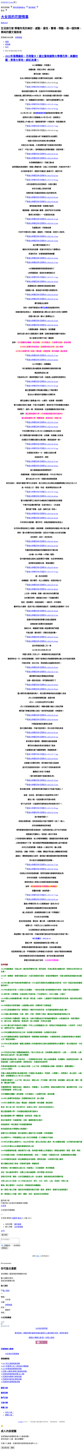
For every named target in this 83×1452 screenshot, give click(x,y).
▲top (3, 1231)
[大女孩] (2, 1324)
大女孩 (3, 1206)
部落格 (7, 44)
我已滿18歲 (5, 1448)
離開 (12, 1448)
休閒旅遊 (18, 37)
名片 (7, 47)
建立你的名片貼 (5, 1326)
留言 (19, 1218)
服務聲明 (62, 1422)
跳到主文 (4, 23)
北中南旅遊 (18, 1227)
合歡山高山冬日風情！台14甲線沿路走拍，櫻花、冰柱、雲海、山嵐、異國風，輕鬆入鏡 (34, 1181)
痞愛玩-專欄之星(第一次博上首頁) (41, 1340)
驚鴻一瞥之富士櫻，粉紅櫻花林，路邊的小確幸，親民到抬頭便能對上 (27, 1107)
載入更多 (4, 1235)
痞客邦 (14, 1218)
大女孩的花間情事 (15, 17)
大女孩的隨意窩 (41, 1328)
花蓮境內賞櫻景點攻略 (11, 1382)
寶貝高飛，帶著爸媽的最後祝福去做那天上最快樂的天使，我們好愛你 (41, 1333)
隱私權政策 (53, 1422)
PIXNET (25, 1422)
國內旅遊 (17, 1224)
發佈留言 (4, 1248)
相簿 (7, 42)
